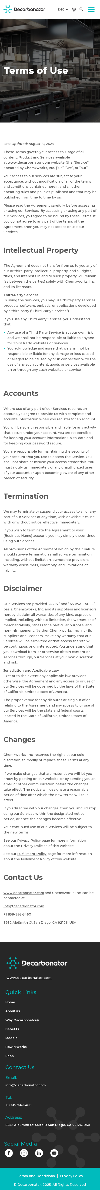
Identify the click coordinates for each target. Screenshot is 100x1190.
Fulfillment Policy (32, 854)
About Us (12, 1011)
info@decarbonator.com (23, 906)
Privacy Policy (29, 840)
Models (11, 1038)
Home (10, 1002)
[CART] (74, 9)
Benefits (12, 1029)
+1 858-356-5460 (17, 914)
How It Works (16, 1047)
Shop (9, 1056)
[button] (91, 9)
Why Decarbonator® (22, 1020)
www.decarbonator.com (23, 893)
